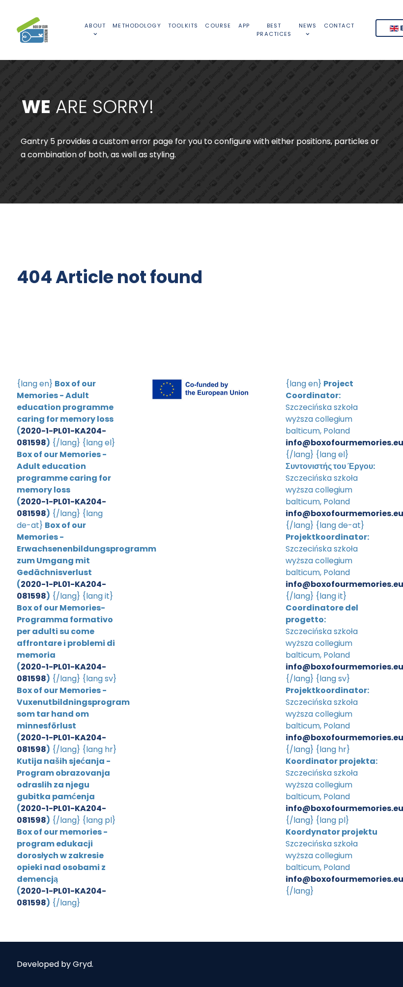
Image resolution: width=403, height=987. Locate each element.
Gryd (82, 964)
